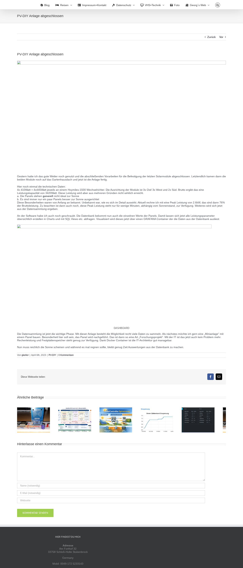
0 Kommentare (66, 355)
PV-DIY (52, 355)
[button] (217, 4)
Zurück (211, 36)
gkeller (25, 355)
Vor (221, 36)
